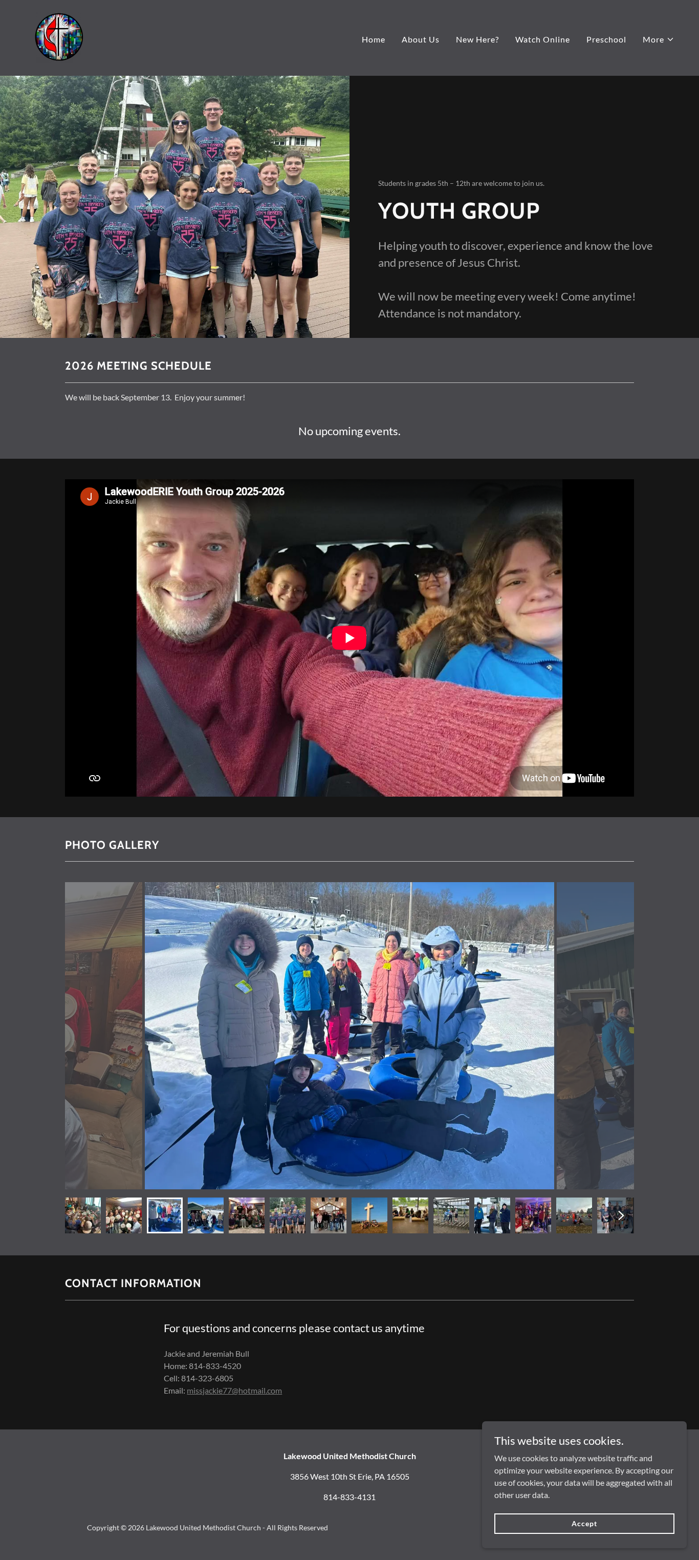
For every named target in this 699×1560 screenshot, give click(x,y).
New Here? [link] (477, 39)
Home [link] (373, 39)
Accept (584, 1523)
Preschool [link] (606, 39)
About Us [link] (421, 39)
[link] (59, 36)
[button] (658, 39)
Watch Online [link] (542, 39)
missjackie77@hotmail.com (234, 1390)
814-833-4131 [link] (349, 1497)
